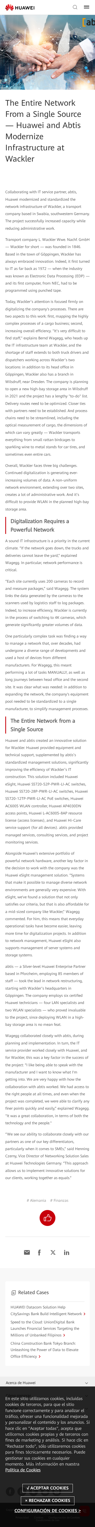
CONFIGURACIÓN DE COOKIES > (48, 1510)
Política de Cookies (23, 1469)
